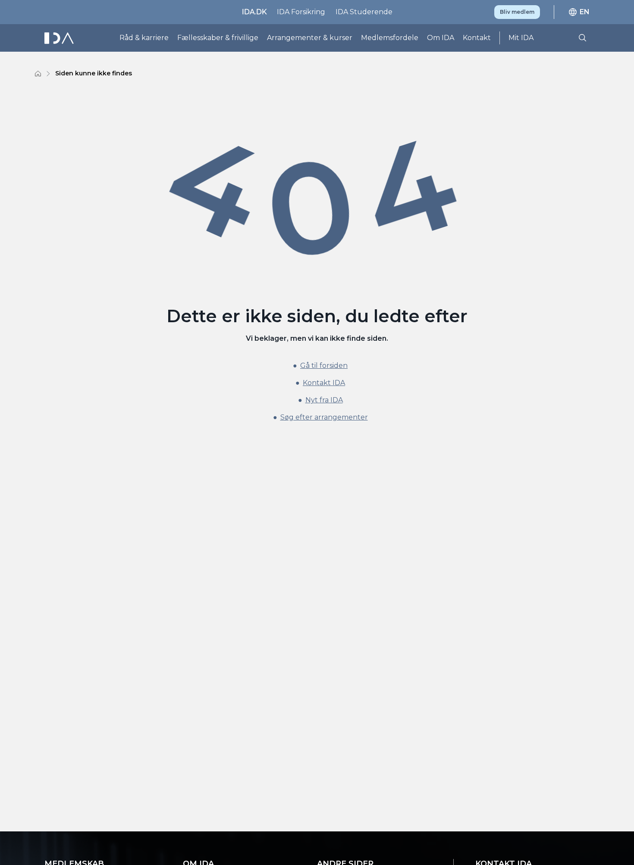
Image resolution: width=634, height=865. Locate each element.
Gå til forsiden (324, 365)
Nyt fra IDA (324, 400)
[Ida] (59, 38)
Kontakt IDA (324, 383)
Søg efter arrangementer (324, 417)
